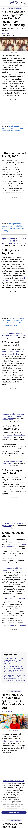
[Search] (21, 3)
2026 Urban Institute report (13, 781)
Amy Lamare (5, 33)
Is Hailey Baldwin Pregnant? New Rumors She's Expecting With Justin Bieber (12, 128)
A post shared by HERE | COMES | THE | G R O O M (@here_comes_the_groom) (14, 241)
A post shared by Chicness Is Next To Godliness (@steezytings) (13, 416)
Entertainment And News (14, 8)
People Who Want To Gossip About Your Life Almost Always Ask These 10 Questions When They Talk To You (14, 669)
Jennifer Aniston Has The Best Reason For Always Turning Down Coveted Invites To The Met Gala (14, 661)
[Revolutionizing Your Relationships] (14, 2)
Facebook (21, 598)
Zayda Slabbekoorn (7, 711)
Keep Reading (14, 813)
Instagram (9, 598)
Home (3, 8)
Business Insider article (10, 741)
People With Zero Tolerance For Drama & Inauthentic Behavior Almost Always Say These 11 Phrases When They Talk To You (14, 677)
